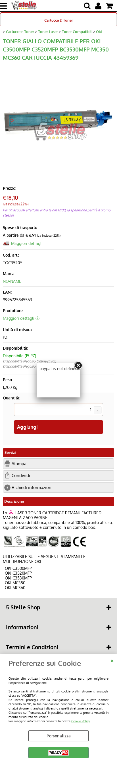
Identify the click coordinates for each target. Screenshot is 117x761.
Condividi (21, 475)
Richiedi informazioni (32, 487)
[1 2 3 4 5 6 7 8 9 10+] (58, 410)
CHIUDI (112, 660)
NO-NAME (12, 281)
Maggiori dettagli (27, 243)
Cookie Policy (80, 721)
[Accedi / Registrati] (99, 6)
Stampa (19, 463)
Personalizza (59, 735)
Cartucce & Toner (58, 20)
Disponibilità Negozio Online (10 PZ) (30, 366)
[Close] (78, 365)
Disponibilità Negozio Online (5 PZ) (29, 361)
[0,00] (110, 6)
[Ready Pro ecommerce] (58, 752)
